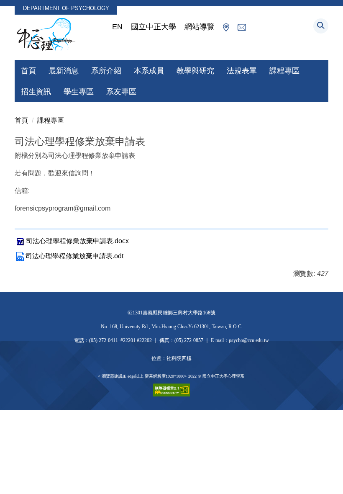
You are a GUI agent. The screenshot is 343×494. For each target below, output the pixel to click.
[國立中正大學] (46, 35)
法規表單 (242, 71)
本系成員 (149, 71)
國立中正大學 (153, 27)
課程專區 (284, 71)
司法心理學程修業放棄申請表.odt (74, 256)
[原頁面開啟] (226, 27)
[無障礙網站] (171, 389)
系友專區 (121, 91)
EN (117, 27)
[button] (320, 25)
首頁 (28, 71)
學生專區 (79, 91)
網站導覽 (199, 27)
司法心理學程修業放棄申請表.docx (77, 240)
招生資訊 (36, 91)
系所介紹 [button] (106, 71)
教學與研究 (195, 71)
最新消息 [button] (64, 71)
